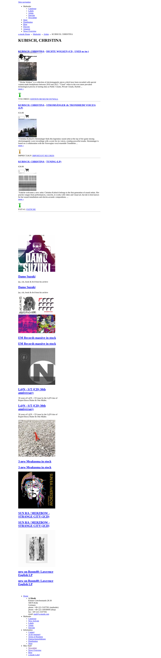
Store (25, 20)
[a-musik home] (54, 50)
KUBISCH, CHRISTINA (31, 51)
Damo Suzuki (26, 276)
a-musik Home (24, 34)
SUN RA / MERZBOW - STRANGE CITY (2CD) (34, 514)
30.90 (21, 166)
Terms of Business (35, 637)
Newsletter (32, 18)
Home (25, 596)
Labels (31, 11)
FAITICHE (31, 209)
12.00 (21, 56)
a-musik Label (34, 655)
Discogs (26, 27)
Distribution (28, 22)
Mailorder (37, 34)
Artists (30, 13)
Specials (31, 15)
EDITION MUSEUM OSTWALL (44, 99)
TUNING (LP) (53, 161)
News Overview (29, 31)
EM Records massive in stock (37, 337)
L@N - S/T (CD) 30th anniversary (32, 391)
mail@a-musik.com (41, 614)
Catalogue (32, 9)
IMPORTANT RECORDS (43, 156)
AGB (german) (34, 634)
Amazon (26, 29)
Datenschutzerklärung (37, 639)
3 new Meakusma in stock (34, 461)
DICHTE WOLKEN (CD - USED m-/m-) (67, 51)
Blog (25, 24)
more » (21, 89)
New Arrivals (33, 621)
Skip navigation (24, 2)
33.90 (21, 113)
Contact (31, 632)
